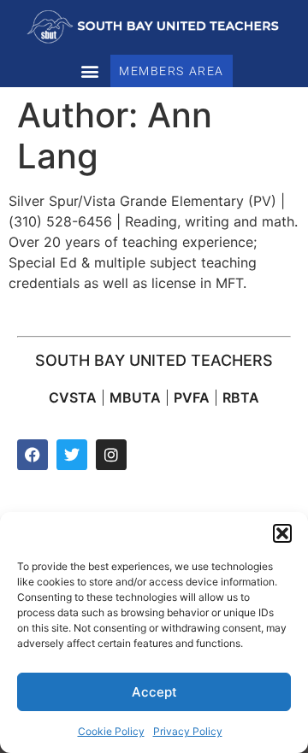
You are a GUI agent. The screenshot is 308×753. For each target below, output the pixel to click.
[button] (282, 533)
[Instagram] (111, 454)
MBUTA (135, 397)
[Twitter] (71, 454)
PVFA (192, 397)
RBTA (240, 397)
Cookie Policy (111, 731)
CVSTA (73, 397)
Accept (154, 692)
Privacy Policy (187, 731)
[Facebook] (32, 454)
